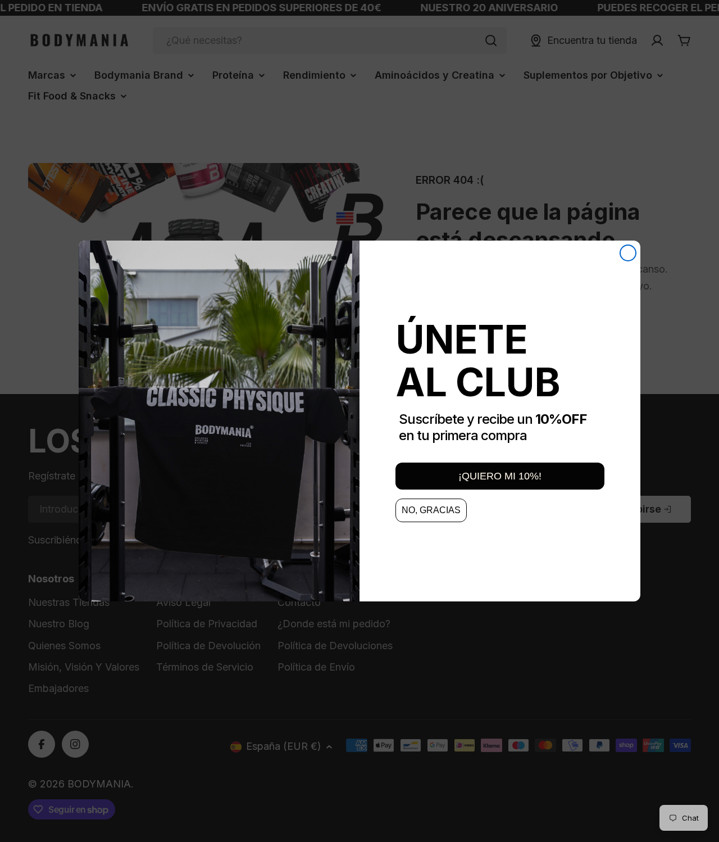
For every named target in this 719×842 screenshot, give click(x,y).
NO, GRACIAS (431, 510)
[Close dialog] (628, 253)
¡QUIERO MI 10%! (499, 476)
